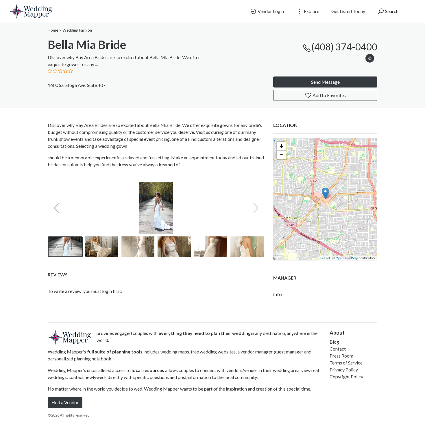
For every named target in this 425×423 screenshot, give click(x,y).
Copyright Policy (346, 376)
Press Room (341, 355)
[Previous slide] (57, 208)
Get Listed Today (348, 11)
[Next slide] (255, 208)
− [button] (281, 154)
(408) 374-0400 (344, 46)
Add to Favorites (329, 95)
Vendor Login (270, 11)
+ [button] (281, 146)
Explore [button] (311, 11)
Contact (338, 348)
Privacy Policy (344, 369)
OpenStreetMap (347, 258)
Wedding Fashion (77, 30)
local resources (148, 370)
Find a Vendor (65, 402)
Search (391, 11)
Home (53, 30)
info (277, 294)
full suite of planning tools (115, 351)
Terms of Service (346, 362)
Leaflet (325, 258)
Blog (334, 341)
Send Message (325, 82)
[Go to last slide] (57, 246)
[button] (370, 57)
